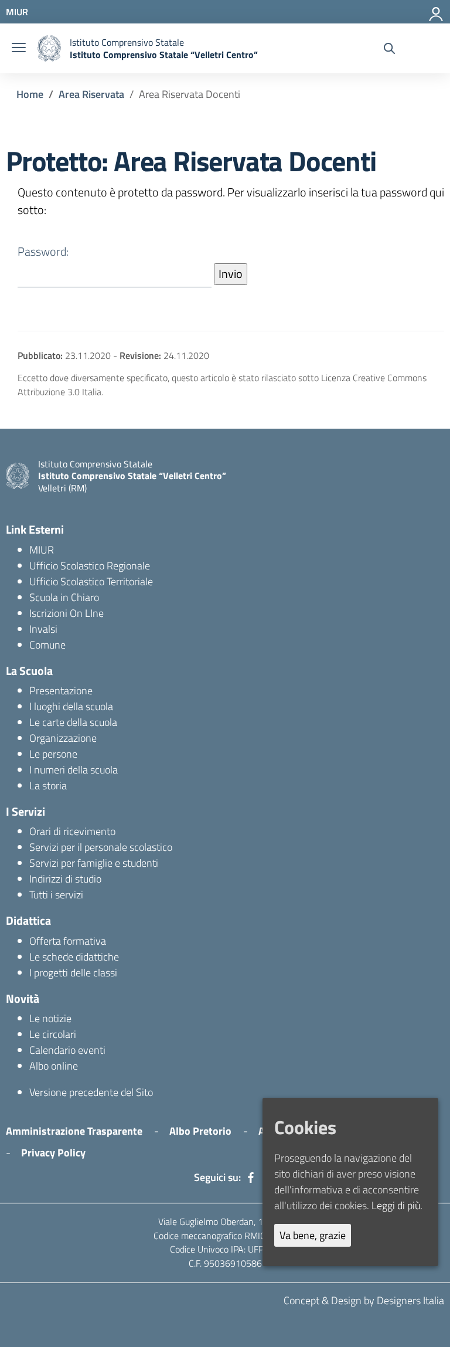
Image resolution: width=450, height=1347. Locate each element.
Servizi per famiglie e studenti (93, 863)
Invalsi (43, 629)
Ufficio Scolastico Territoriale (91, 581)
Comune (47, 645)
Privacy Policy (53, 1153)
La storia (48, 785)
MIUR (41, 550)
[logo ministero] (49, 48)
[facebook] (251, 1177)
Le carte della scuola (73, 722)
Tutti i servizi (56, 894)
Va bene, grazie (312, 1235)
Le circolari (52, 1034)
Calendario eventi (67, 1050)
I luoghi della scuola (71, 706)
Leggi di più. (396, 1205)
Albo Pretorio (200, 1131)
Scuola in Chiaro (64, 597)
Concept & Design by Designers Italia (364, 1300)
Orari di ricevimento (72, 831)
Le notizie (50, 1018)
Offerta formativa (67, 941)
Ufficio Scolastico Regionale (89, 566)
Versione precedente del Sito (91, 1092)
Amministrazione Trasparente (74, 1131)
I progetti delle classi (73, 972)
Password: (43, 251)
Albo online (53, 1066)
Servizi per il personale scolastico (100, 847)
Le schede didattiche (74, 957)
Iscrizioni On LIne (66, 613)
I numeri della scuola (73, 770)
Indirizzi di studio (65, 879)
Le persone (53, 754)
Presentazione (61, 690)
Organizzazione (63, 738)
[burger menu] (19, 48)
